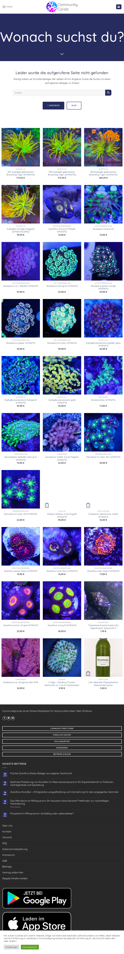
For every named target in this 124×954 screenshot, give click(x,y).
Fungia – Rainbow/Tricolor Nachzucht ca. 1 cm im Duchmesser (61, 684)
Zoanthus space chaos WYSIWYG (20, 571)
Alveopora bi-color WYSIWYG (62, 343)
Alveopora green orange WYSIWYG (103, 287)
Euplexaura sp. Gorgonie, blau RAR (20, 682)
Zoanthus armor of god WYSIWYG (20, 625)
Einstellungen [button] (12, 947)
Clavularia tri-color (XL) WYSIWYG (103, 457)
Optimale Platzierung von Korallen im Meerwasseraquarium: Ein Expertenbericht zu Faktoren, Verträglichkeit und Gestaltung (62, 783)
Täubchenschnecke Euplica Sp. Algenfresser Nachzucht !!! (103, 627)
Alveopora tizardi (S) (103, 229)
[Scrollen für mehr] (62, 54)
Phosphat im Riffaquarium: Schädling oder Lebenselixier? (42, 813)
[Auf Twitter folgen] (9, 718)
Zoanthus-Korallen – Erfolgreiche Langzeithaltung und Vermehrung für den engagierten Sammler (64, 792)
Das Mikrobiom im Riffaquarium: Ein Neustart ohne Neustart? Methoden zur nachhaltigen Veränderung (59, 802)
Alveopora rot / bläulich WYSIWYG (20, 286)
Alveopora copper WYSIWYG (20, 343)
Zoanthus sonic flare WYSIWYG (62, 571)
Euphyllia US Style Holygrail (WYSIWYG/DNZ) (20, 230)
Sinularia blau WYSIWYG (103, 400)
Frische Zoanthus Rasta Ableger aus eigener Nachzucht (41, 773)
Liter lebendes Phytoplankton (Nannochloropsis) (103, 684)
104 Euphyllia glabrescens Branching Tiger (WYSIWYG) (103, 173)
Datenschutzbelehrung (15, 849)
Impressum (8, 854)
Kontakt (6, 831)
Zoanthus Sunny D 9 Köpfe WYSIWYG (62, 230)
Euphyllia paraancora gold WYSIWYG (62, 401)
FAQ (4, 843)
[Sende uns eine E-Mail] (13, 718)
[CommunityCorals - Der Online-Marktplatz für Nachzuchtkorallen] (62, 7)
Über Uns (7, 825)
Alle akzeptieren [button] (30, 947)
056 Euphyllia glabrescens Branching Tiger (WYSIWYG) (62, 173)
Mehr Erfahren (84, 710)
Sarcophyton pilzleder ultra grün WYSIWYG (20, 458)
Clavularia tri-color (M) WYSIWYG (20, 514)
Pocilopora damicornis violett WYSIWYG (103, 515)
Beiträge (7, 866)
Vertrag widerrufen (12, 872)
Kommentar (15, 807)
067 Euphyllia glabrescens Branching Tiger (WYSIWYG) (21, 173)
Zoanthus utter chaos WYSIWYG (103, 571)
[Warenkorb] (119, 6)
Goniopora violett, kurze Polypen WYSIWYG (61, 458)
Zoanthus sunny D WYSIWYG (62, 625)
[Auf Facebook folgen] (4, 718)
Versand (7, 837)
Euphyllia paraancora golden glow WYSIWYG (103, 344)
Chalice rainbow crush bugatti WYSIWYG (62, 515)
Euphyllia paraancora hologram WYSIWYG (21, 401)
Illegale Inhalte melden (15, 878)
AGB (4, 860)
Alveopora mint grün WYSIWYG (62, 286)
